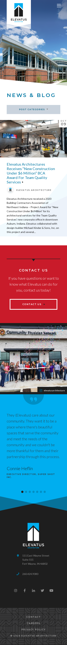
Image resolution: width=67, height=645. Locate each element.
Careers (33, 623)
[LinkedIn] (33, 590)
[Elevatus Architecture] (19, 12)
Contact (33, 617)
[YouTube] (51, 590)
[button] (22, 492)
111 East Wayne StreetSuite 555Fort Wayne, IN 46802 (35, 559)
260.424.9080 (30, 573)
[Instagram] (15, 590)
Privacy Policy (33, 629)
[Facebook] (24, 590)
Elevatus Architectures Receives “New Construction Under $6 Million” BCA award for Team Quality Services (31, 173)
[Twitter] (42, 590)
